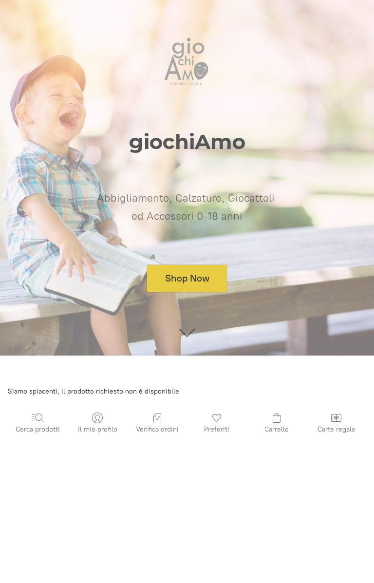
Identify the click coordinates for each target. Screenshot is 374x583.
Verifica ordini (157, 429)
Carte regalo (336, 429)
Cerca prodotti (38, 429)
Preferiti (216, 429)
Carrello (276, 429)
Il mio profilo (97, 429)
